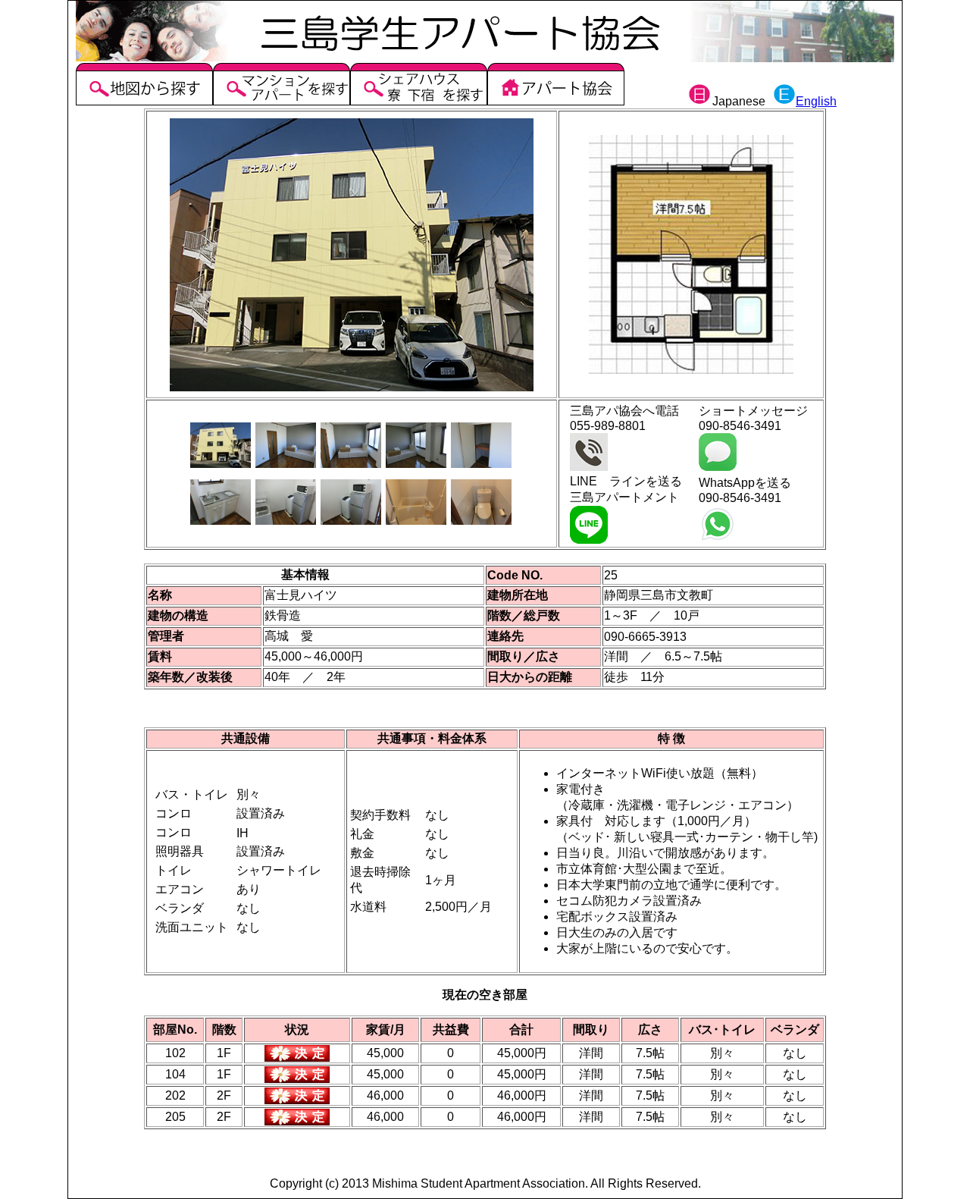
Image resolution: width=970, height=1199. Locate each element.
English (816, 101)
